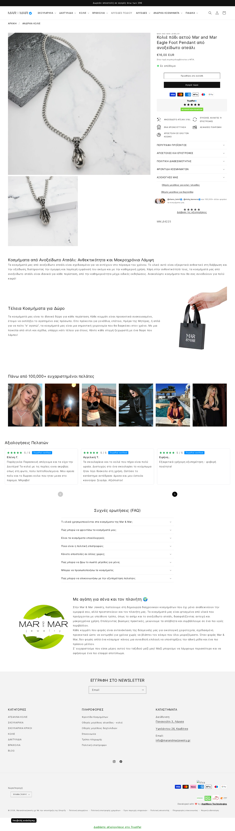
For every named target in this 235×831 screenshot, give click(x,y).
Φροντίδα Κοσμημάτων (95, 717)
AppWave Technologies (214, 804)
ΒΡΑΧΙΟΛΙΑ (98, 12)
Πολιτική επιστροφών (94, 745)
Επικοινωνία (89, 733)
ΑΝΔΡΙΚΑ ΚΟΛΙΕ (31, 23)
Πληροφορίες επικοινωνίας (185, 810)
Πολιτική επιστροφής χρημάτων (106, 810)
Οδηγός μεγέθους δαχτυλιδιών (99, 728)
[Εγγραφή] (142, 690)
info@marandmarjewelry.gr (173, 740)
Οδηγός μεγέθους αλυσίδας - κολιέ (102, 722)
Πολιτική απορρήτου (78, 810)
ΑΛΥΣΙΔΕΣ (141, 12)
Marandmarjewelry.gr (26, 810)
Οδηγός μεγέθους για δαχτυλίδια (177, 192)
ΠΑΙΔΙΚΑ (190, 12)
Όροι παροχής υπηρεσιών (135, 810)
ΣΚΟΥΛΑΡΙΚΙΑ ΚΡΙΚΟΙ (20, 728)
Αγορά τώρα (191, 85)
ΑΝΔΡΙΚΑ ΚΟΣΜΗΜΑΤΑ (166, 12)
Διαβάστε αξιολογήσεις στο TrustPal (117, 827)
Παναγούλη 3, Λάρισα (170, 721)
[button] (47, 13)
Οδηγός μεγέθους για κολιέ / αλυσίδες (181, 185)
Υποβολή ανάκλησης (23, 820)
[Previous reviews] (60, 494)
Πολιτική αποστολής (159, 810)
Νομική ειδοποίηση (210, 810)
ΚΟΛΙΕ (82, 12)
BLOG (11, 750)
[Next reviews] (174, 494)
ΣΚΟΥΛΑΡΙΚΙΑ (45, 12)
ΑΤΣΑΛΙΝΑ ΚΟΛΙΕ (17, 717)
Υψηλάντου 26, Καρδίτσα (172, 728)
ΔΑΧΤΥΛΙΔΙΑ (66, 12)
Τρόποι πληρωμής (92, 739)
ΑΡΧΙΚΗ (12, 23)
